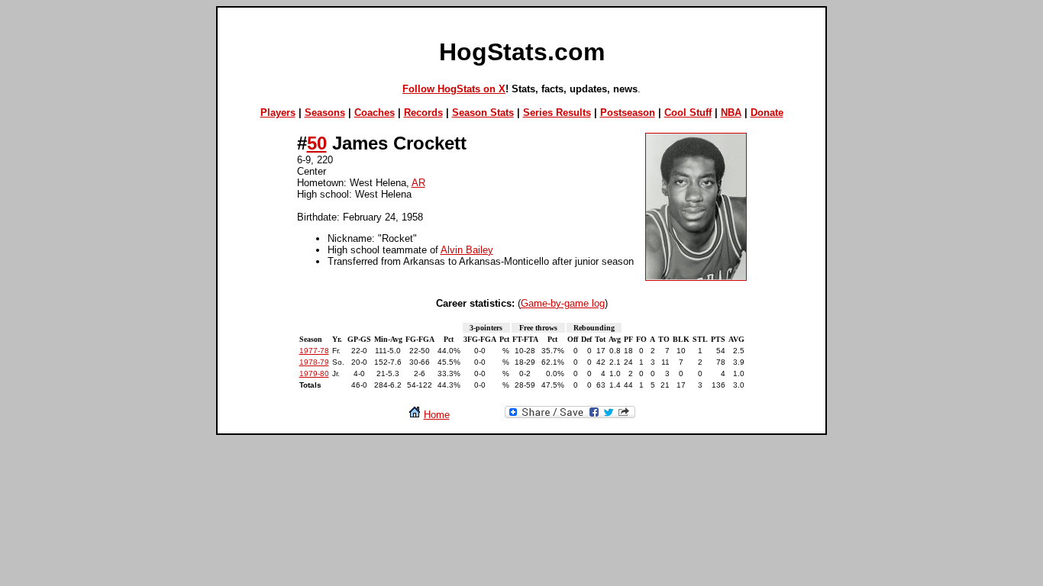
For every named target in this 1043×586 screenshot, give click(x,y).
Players (277, 112)
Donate (767, 112)
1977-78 (314, 350)
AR (418, 182)
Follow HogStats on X (453, 89)
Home (437, 414)
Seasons (325, 112)
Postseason (627, 112)
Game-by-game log (563, 303)
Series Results (557, 112)
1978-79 (314, 362)
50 (317, 143)
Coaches (374, 112)
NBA (731, 112)
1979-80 (314, 373)
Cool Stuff (688, 112)
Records (423, 112)
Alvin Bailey (467, 250)
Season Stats (483, 112)
